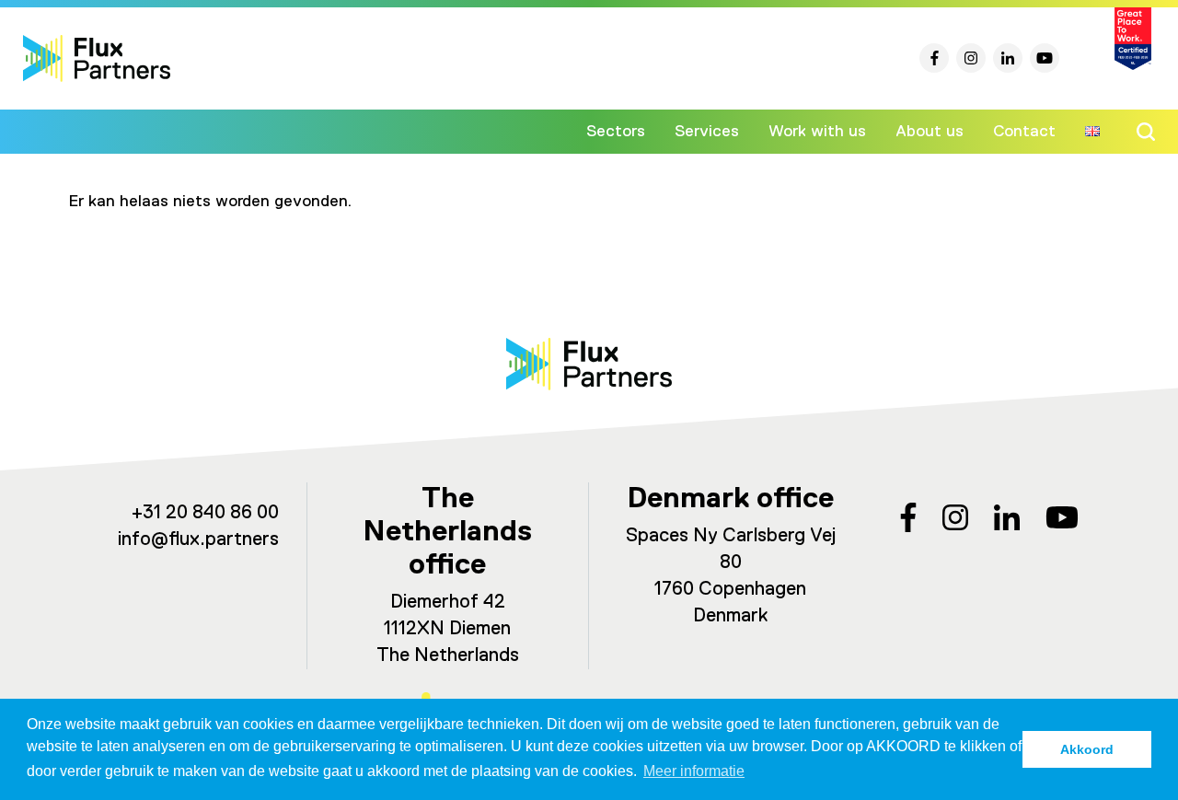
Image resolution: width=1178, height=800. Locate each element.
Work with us (817, 131)
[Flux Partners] (96, 58)
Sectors (615, 131)
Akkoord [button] (1087, 749)
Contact (1024, 131)
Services (707, 131)
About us (929, 131)
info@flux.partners (198, 540)
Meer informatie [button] (694, 771)
